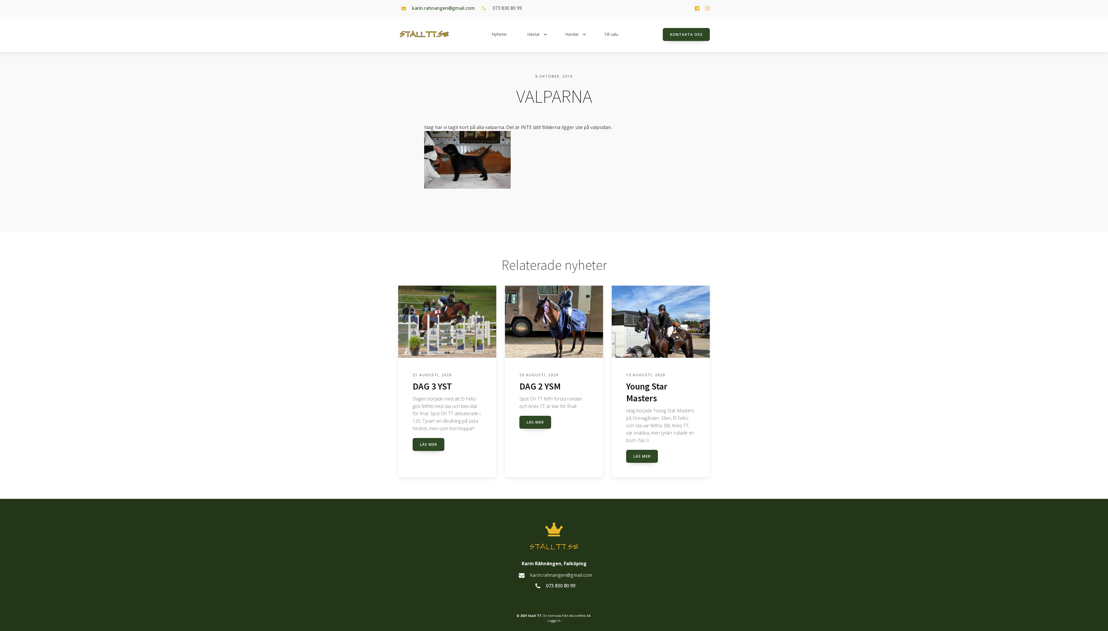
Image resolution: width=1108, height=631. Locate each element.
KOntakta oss (686, 34)
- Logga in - (554, 620)
